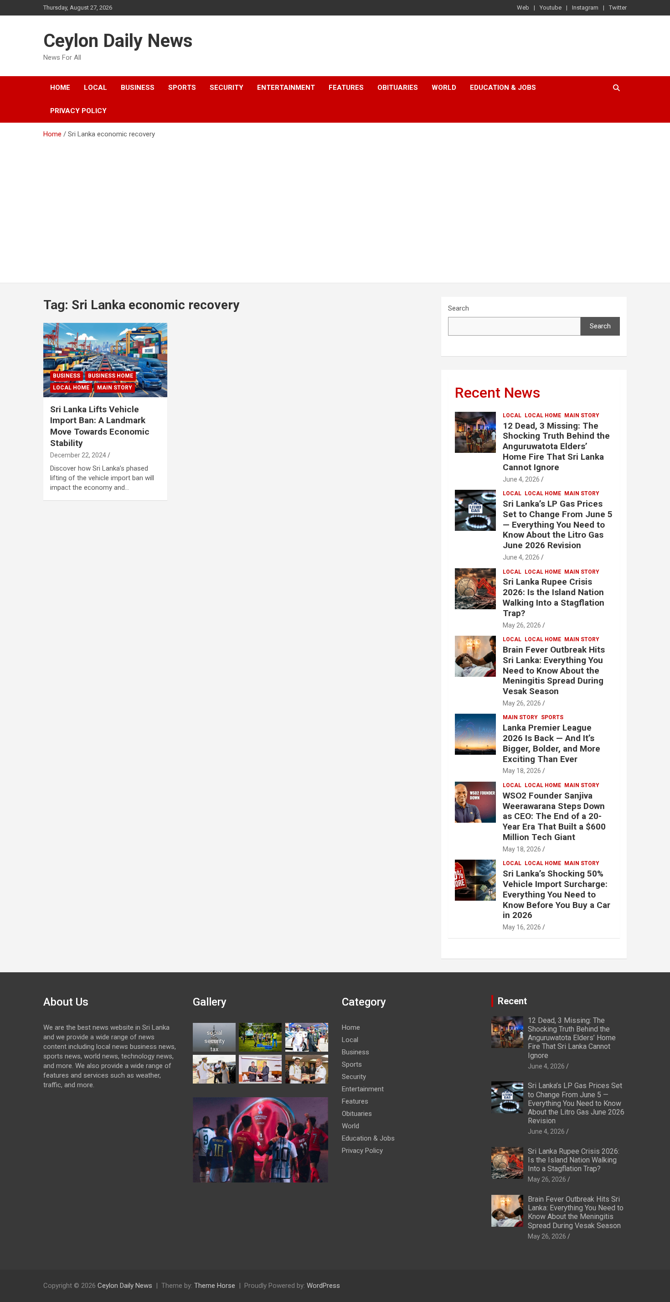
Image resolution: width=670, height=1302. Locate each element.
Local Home (71, 387)
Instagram (585, 7)
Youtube (551, 7)
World (444, 87)
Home (60, 87)
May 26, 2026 (522, 625)
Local (95, 87)
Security (226, 87)
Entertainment (286, 87)
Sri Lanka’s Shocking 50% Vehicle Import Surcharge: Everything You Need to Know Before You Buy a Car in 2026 (556, 894)
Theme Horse (214, 1285)
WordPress (323, 1285)
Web (523, 7)
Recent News (497, 392)
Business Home (110, 376)
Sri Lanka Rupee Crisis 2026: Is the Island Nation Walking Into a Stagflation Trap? (553, 597)
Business (138, 87)
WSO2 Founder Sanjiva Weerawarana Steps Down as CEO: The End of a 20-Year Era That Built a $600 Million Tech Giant (554, 816)
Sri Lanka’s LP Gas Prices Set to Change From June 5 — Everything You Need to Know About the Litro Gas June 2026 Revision (558, 524)
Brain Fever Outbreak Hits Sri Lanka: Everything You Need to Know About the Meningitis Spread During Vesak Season (554, 670)
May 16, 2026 (522, 927)
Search (458, 308)
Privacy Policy (78, 111)
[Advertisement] (335, 207)
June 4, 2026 (521, 479)
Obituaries (397, 87)
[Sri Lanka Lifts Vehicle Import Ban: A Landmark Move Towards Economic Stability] (105, 359)
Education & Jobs (503, 87)
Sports (182, 87)
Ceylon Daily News (118, 41)
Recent (512, 1001)
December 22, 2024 (78, 455)
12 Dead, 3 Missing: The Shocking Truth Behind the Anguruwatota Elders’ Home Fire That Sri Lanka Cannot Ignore (556, 446)
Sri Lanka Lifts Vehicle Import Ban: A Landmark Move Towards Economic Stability (99, 426)
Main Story (114, 387)
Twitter (618, 7)
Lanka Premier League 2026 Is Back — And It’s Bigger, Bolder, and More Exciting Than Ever (551, 743)
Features (346, 87)
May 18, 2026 (522, 770)
